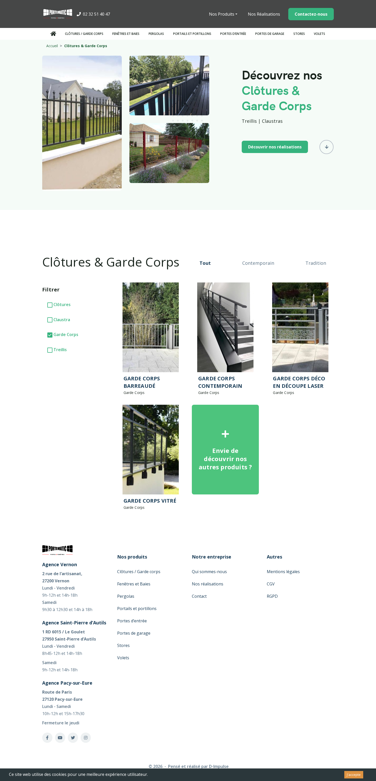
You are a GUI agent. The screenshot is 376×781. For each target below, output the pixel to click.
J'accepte (354, 774)
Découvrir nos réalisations (275, 147)
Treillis (60, 349)
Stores (299, 34)
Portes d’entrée (233, 34)
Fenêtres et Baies (125, 34)
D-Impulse (219, 766)
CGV (271, 584)
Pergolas (156, 34)
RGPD (272, 596)
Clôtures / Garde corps (84, 34)
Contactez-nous (311, 14)
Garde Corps (65, 334)
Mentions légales (283, 571)
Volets (319, 34)
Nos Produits (221, 14)
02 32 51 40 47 (96, 14)
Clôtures (62, 304)
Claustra (61, 319)
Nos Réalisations (264, 14)
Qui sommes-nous (209, 571)
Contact (199, 596)
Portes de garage (269, 34)
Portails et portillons (192, 34)
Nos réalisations (207, 584)
